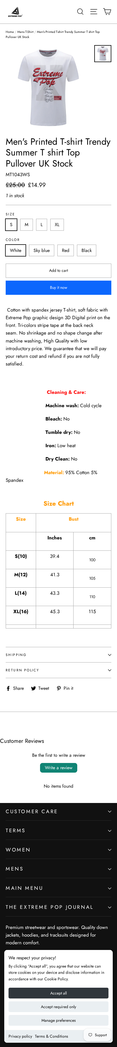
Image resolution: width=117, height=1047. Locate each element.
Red (65, 250)
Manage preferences (58, 1020)
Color (13, 240)
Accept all (58, 993)
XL (57, 224)
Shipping (16, 654)
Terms (16, 830)
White (15, 250)
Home (10, 32)
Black (87, 250)
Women (18, 849)
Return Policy (22, 670)
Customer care (32, 811)
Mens (15, 868)
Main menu (24, 888)
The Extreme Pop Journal (50, 907)
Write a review (58, 767)
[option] (48, 88)
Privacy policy (20, 1036)
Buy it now (58, 287)
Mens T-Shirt (25, 32)
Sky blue (42, 250)
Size (10, 214)
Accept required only (58, 1007)
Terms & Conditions (51, 1036)
